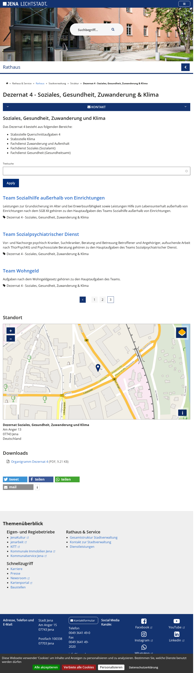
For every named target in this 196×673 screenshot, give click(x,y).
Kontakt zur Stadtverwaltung (90, 542)
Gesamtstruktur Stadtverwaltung (94, 537)
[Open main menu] (184, 4)
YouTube (175, 627)
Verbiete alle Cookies (79, 667)
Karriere (16, 569)
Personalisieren (111, 667)
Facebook (142, 627)
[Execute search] (113, 29)
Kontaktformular (84, 620)
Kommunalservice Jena (27, 556)
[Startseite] (7, 83)
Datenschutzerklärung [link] (143, 667)
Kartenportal (20, 583)
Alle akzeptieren (46, 667)
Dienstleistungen (82, 547)
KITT (14, 547)
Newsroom (18, 578)
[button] (15, 479)
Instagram (142, 640)
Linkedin (175, 640)
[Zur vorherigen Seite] (83, 300)
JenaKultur (18, 537)
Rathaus (11, 67)
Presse (15, 573)
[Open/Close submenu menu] (185, 67)
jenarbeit (17, 542)
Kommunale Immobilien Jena (31, 551)
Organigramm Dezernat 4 (30, 462)
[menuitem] (31, 544)
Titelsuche (8, 163)
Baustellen (18, 587)
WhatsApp (142, 653)
